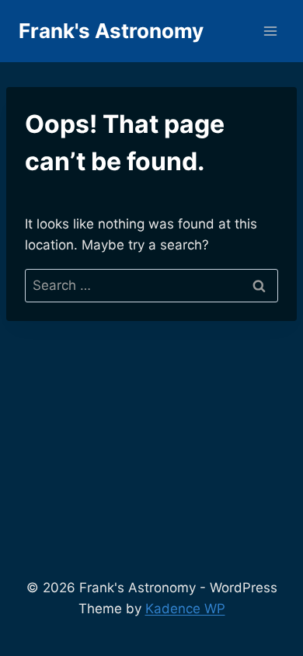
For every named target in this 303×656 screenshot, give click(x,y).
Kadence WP (185, 608)
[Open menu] (270, 31)
